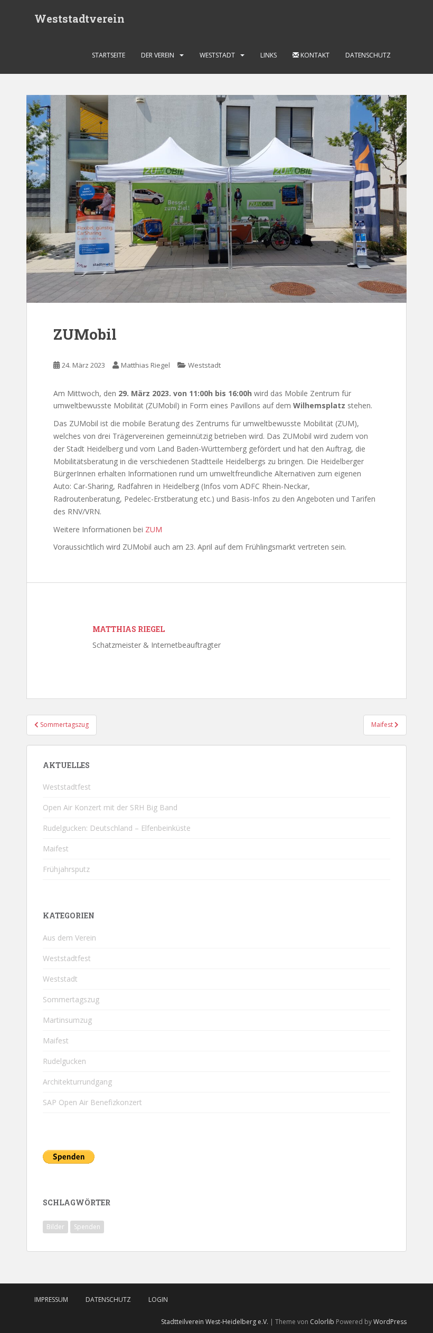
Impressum (51, 1299)
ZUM (153, 529)
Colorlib (322, 1321)
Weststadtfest (67, 787)
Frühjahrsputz (66, 869)
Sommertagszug (71, 999)
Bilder (55, 1226)
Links (268, 55)
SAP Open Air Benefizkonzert (92, 1102)
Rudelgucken (64, 1061)
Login (158, 1299)
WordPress (390, 1321)
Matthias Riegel (145, 365)
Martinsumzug (67, 1020)
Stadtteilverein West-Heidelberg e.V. (214, 1321)
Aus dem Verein (69, 938)
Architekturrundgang (77, 1082)
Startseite (108, 55)
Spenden (87, 1226)
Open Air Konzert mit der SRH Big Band (110, 807)
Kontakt (314, 55)
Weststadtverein (79, 18)
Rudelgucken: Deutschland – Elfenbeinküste (117, 828)
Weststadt (217, 55)
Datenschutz (368, 55)
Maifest (56, 848)
